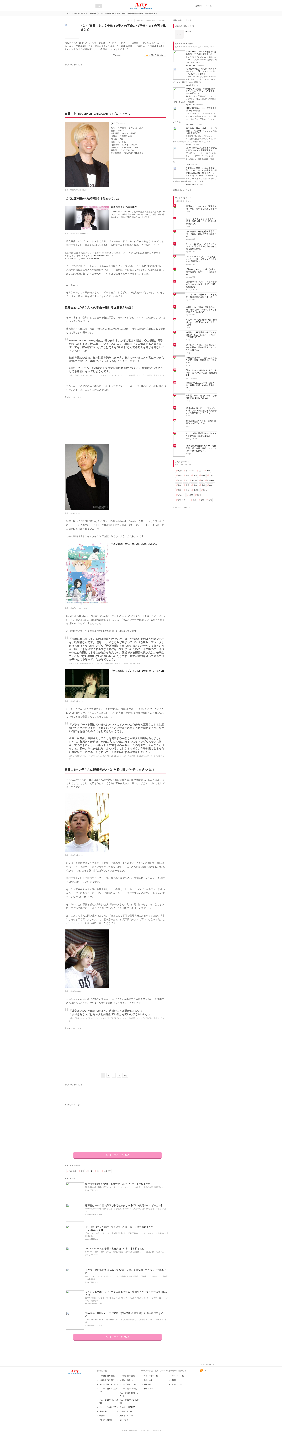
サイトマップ (149, 1389)
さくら (87, 1255)
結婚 (180, 471)
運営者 (174, 1380)
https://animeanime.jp (78, 608)
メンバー (181, 495)
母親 (180, 490)
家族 (195, 475)
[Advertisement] (92, 84)
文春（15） (161, 20)
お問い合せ (148, 1380)
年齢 (180, 485)
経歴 (194, 500)
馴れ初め (210, 480)
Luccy (87, 1190)
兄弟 (203, 485)
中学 (187, 490)
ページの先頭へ (206, 1365)
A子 (98, 1171)
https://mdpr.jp (75, 513)
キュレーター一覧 (151, 1376)
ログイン (209, 6)
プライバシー (176, 1384)
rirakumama (89, 1214)
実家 (195, 485)
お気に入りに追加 (156, 55)
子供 (180, 475)
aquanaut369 (89, 1325)
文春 (82, 1171)
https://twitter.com (76, 701)
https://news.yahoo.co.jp (79, 233)
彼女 (202, 500)
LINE (90, 1171)
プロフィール (183, 500)
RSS (206, 1371)
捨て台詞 (107, 1171)
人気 (208, 471)
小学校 (196, 490)
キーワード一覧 (177, 1376)
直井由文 (72, 1171)
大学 (211, 475)
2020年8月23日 (92, 258)
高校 (203, 475)
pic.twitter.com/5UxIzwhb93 (102, 256)
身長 (187, 475)
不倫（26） (130, 20)
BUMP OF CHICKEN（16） (146, 20)
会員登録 (198, 6)
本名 (211, 485)
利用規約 (147, 1384)
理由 (205, 490)
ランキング (190, 471)
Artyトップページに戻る (117, 1155)
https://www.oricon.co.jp (79, 190)
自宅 (210, 500)
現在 (200, 471)
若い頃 (194, 480)
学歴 (180, 480)
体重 (191, 495)
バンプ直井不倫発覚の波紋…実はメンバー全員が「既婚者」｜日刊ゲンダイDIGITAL (107, 663)
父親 (187, 485)
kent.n (188, 164)
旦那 (199, 495)
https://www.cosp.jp (77, 991)
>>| (125, 1075)
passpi (87, 1239)
